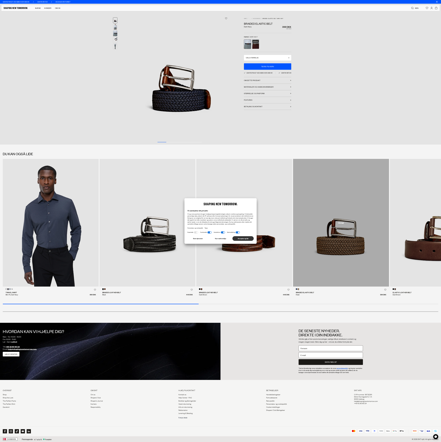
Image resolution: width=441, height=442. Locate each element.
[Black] (103, 289)
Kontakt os (182, 394)
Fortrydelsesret (271, 397)
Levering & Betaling (185, 413)
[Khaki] (298, 289)
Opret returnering (184, 404)
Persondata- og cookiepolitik (276, 404)
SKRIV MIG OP (331, 362)
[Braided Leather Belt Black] (147, 223)
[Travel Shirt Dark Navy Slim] (51, 223)
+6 (12, 289)
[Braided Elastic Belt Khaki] (341, 223)
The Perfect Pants (9, 400)
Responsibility (96, 407)
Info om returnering (185, 407)
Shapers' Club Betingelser (275, 410)
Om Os (57, 8)
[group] (179, 78)
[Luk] (436, 1)
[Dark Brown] (105, 289)
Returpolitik (270, 400)
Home (245, 18)
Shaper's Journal (97, 400)
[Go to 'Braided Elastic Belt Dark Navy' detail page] (247, 44)
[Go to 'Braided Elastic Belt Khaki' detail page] (255, 44)
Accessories (256, 18)
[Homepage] (16, 8)
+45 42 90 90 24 (13, 347)
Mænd (38, 8)
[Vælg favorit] (226, 18)
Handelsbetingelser (273, 394)
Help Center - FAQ (185, 397)
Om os (93, 394)
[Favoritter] (427, 8)
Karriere (93, 404)
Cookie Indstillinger (273, 407)
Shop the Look (8, 397)
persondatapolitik (342, 368)
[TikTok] (16, 431)
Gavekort (6, 407)
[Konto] (431, 8)
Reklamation (183, 410)
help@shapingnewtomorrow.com (22, 349)
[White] (6, 289)
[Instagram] (10, 431)
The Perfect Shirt (9, 404)
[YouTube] (22, 431)
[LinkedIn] (28, 431)
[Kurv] (436, 8)
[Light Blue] (10, 289)
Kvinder (47, 8)
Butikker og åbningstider (187, 400)
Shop (5, 394)
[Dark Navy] (8, 289)
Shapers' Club (96, 397)
